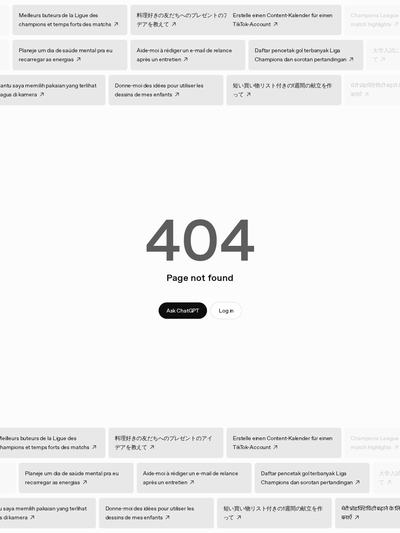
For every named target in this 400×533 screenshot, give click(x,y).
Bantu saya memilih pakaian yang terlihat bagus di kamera (52, 90)
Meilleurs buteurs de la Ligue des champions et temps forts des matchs (71, 19)
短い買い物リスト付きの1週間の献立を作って (288, 90)
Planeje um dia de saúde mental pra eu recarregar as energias (60, 54)
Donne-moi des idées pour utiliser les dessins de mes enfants (165, 90)
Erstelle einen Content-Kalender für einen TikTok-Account (288, 19)
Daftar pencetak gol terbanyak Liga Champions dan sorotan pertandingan (295, 54)
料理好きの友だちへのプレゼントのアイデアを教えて (191, 19)
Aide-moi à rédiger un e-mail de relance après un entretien (178, 54)
